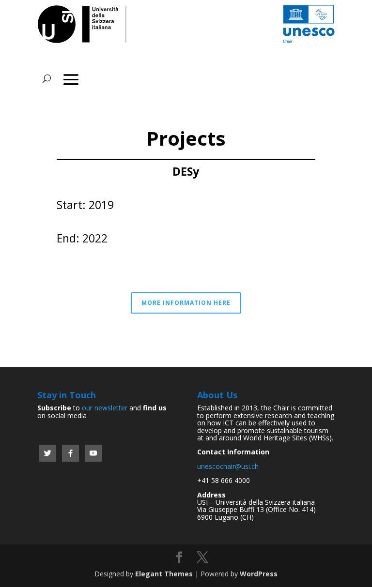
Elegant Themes (164, 573)
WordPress (259, 573)
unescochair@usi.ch (228, 466)
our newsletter (104, 407)
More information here (186, 303)
